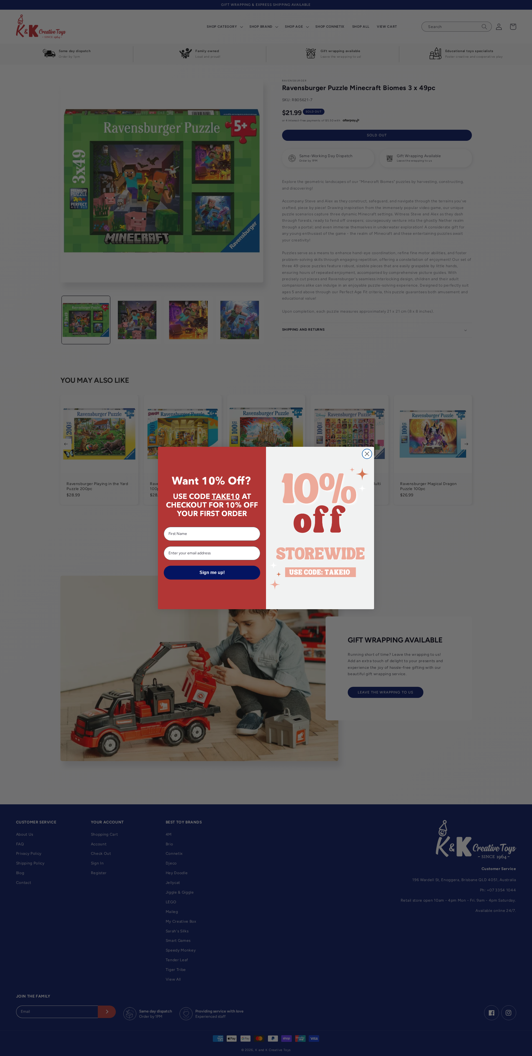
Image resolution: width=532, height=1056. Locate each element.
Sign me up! (212, 572)
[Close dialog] (367, 454)
